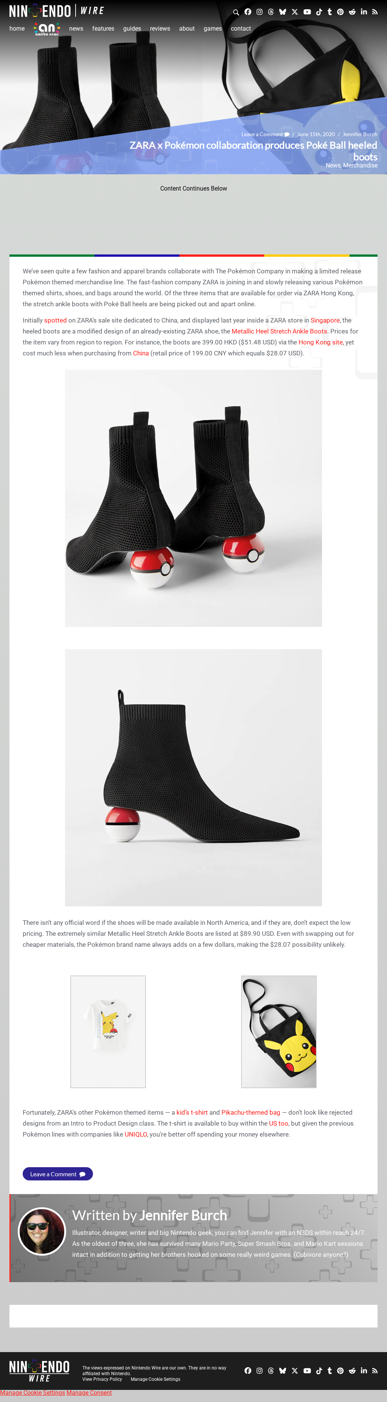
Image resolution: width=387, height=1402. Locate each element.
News (76, 28)
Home (17, 28)
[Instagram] (260, 11)
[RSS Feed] (375, 11)
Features (103, 28)
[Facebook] (248, 11)
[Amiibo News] (47, 29)
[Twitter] (294, 11)
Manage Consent (89, 1392)
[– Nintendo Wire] (56, 10)
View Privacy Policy (102, 1379)
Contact (241, 28)
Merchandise (360, 165)
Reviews (160, 28)
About (187, 28)
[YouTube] (307, 11)
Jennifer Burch (360, 134)
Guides (132, 28)
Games (213, 28)
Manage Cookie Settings (155, 1379)
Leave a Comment (262, 134)
